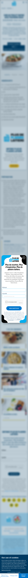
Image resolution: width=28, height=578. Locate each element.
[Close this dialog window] (23, 257)
